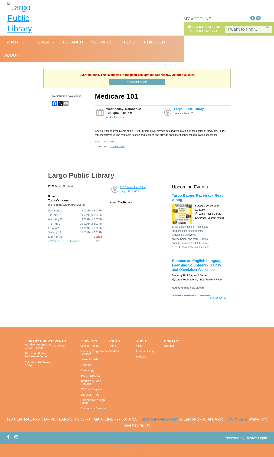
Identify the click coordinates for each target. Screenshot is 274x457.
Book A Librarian (90, 375)
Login (262, 438)
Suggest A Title (89, 394)
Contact (169, 345)
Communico (156, 447)
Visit (139, 345)
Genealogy (87, 370)
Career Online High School (92, 401)
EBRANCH (73, 42)
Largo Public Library (189, 109)
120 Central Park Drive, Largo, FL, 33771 (133, 189)
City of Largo (237, 419)
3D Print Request (91, 389)
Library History (145, 351)
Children (113, 351)
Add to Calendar (115, 117)
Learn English (89, 359)
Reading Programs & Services (93, 353)
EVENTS (46, 42)
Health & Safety (118, 146)
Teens (112, 345)
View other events (137, 82)
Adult (112, 142)
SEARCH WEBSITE (205, 31)
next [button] (98, 241)
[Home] (29, 18)
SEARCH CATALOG (206, 27)
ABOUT (11, 55)
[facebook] (252, 18)
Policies (141, 356)
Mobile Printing (89, 345)
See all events (218, 297)
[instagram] (258, 18)
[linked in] (264, 18)
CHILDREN (154, 42)
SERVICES (102, 42)
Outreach (86, 364)
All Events (58, 345)
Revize (251, 438)
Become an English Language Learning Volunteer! (198, 265)
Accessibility (143, 447)
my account (197, 18)
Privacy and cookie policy (124, 447)
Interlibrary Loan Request (90, 382)
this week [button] (75, 241)
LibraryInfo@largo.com (159, 419)
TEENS (128, 42)
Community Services (93, 408)
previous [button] (54, 241)
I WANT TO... (16, 42)
